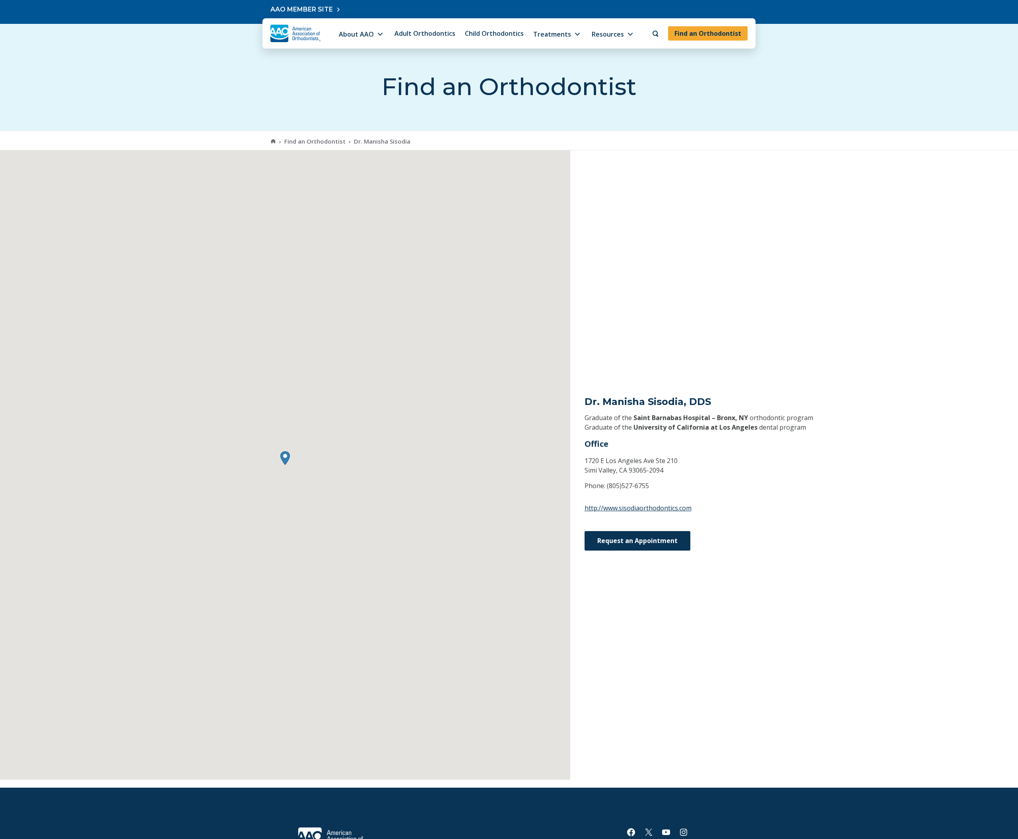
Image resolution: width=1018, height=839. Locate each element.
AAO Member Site (301, 9)
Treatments (552, 34)
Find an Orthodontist (707, 33)
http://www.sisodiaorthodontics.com (638, 508)
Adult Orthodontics (424, 33)
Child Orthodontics (494, 33)
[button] (285, 458)
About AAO (356, 34)
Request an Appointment (637, 540)
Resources (608, 34)
